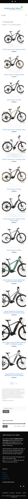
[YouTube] (12, 1)
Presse (4, 472)
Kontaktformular (9, 460)
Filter (5, 426)
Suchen (6, 411)
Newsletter (5, 476)
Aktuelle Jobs (6, 478)
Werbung (5, 474)
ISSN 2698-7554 (5, 492)
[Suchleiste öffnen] (26, 15)
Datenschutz (18, 492)
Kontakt (24, 492)
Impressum (12, 492)
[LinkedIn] (15, 1)
